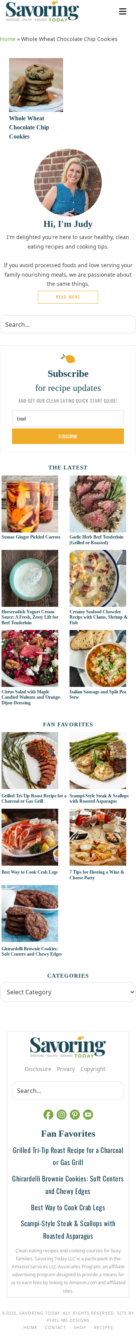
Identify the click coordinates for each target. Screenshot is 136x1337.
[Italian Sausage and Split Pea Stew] (98, 682)
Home (7, 39)
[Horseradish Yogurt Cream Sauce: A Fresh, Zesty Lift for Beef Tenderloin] (30, 602)
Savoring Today (42, 11)
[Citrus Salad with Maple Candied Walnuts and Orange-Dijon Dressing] (30, 682)
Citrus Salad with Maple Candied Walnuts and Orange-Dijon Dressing (31, 697)
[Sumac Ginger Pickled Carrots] (30, 528)
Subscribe (67, 436)
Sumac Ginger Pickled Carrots (31, 537)
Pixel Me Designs (68, 1320)
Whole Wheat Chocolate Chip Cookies (29, 127)
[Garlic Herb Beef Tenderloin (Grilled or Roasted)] (98, 528)
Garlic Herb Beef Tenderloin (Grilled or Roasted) (97, 539)
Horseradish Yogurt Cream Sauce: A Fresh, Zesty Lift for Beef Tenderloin (30, 617)
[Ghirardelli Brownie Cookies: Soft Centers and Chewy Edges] (34, 914)
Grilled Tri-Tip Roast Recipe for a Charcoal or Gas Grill (34, 798)
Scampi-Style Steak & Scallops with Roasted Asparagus (99, 798)
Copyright (92, 1068)
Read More (68, 297)
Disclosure (38, 1068)
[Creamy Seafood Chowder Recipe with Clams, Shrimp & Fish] (98, 602)
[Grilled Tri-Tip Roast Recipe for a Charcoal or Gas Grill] (34, 761)
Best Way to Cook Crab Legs (30, 872)
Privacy (66, 1068)
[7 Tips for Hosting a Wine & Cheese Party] (102, 838)
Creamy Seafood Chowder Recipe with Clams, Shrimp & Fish (99, 617)
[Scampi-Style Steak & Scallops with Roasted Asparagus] (102, 761)
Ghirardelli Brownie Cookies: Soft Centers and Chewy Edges (32, 951)
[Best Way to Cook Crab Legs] (34, 838)
